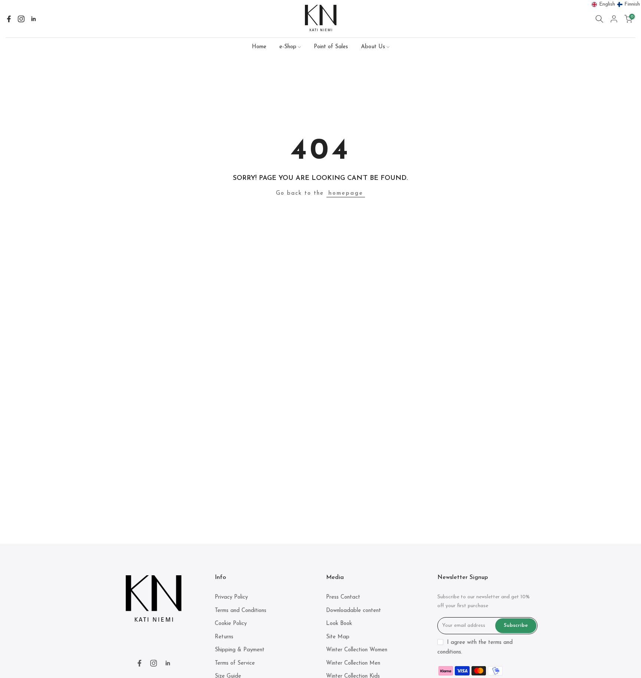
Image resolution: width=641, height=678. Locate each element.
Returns (224, 637)
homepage (345, 193)
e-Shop (287, 47)
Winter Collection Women (356, 650)
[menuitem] (603, 4)
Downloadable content (353, 610)
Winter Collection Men (353, 663)
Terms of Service (235, 663)
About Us (373, 47)
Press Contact (343, 597)
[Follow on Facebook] (9, 18)
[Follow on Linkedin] (33, 18)
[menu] (616, 4)
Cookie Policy (231, 623)
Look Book (339, 623)
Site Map (337, 637)
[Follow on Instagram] (21, 18)
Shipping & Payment (239, 650)
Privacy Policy (231, 597)
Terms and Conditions (240, 610)
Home (259, 47)
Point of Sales (331, 47)
